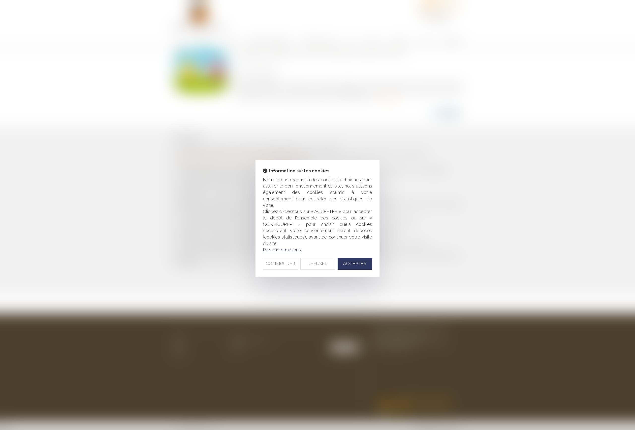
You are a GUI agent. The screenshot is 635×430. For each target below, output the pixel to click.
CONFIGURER (280, 263)
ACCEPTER (354, 263)
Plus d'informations (282, 249)
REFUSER (318, 263)
